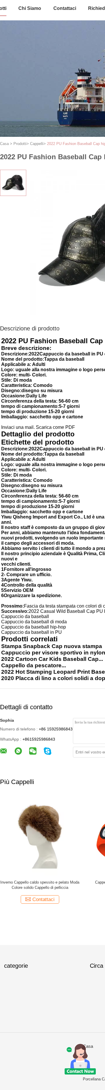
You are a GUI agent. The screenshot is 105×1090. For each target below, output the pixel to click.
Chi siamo (29, 8)
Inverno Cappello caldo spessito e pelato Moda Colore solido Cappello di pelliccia (39, 885)
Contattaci (64, 8)
